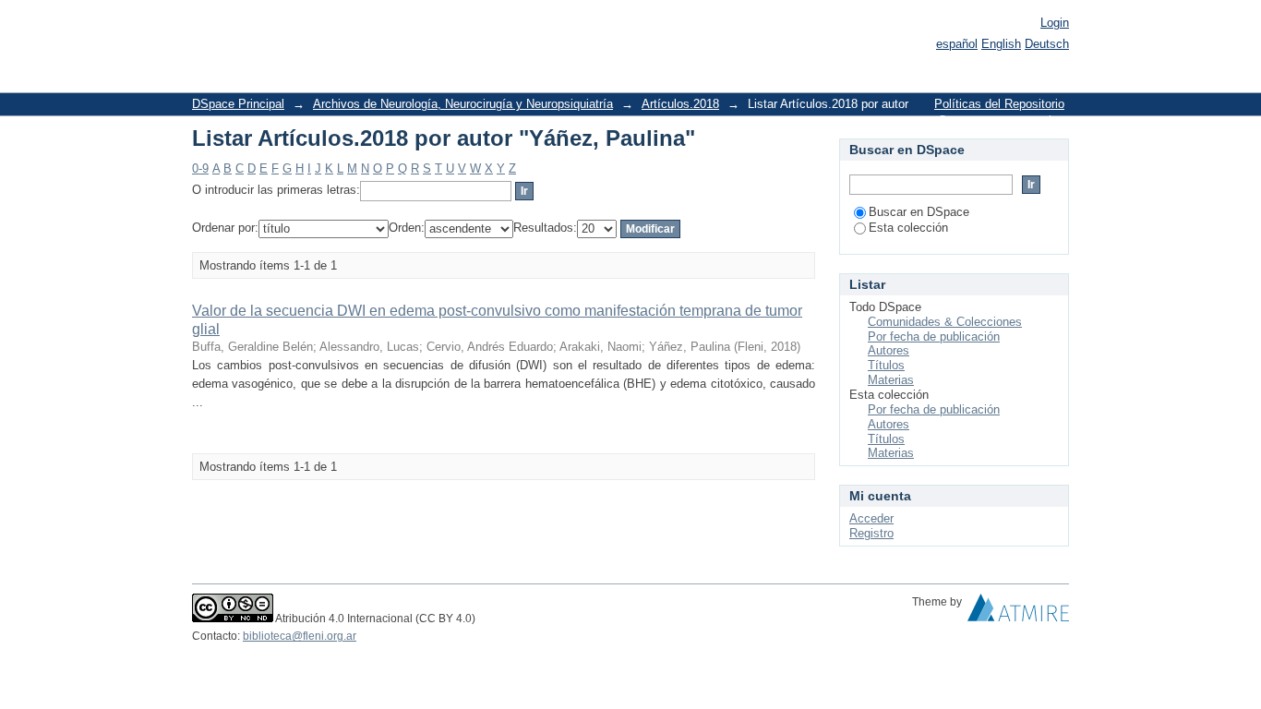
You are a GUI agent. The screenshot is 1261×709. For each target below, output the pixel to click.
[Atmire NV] (1018, 612)
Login (1054, 23)
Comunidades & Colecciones (945, 322)
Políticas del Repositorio (999, 104)
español (957, 44)
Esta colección (908, 227)
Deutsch (1047, 44)
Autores (888, 350)
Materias (891, 380)
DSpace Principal (238, 104)
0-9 (200, 168)
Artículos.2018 (680, 104)
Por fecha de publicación (934, 336)
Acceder (871, 518)
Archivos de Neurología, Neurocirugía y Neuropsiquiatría (463, 104)
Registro (871, 533)
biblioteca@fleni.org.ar (299, 636)
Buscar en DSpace (919, 212)
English (1001, 44)
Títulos (886, 365)
